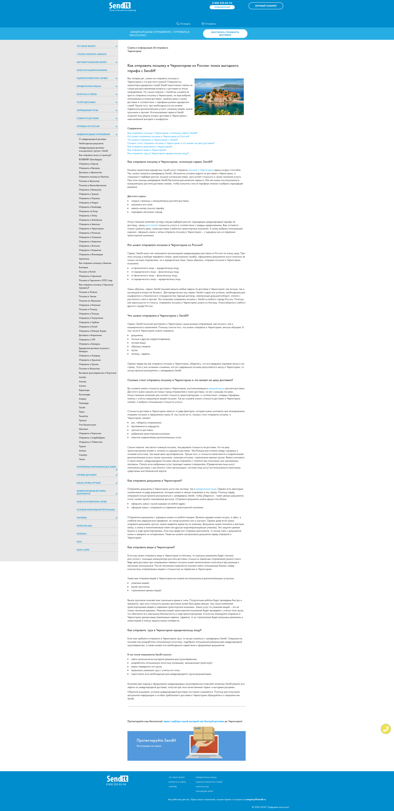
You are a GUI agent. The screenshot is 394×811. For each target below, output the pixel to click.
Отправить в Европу (88, 163)
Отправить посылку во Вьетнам (94, 176)
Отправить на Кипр (88, 211)
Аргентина (84, 258)
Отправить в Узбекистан (91, 442)
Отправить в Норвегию (90, 250)
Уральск (83, 420)
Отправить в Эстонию (89, 245)
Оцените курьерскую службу (92, 78)
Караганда (84, 390)
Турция (82, 446)
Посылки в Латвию (88, 292)
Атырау (82, 398)
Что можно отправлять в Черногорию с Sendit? (152, 139)
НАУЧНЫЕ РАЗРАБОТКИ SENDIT (92, 62)
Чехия (82, 459)
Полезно (81, 533)
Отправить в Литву (88, 215)
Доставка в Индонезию (90, 335)
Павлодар (84, 403)
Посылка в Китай (87, 271)
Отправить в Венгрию (89, 168)
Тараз (82, 411)
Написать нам (84, 525)
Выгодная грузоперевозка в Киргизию (97, 372)
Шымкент (83, 429)
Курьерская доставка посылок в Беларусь (94, 350)
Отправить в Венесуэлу (90, 189)
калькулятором (217, 388)
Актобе (82, 377)
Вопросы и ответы (87, 94)
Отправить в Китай (88, 326)
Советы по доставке (88, 118)
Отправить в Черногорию (91, 228)
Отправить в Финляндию (91, 254)
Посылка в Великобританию (93, 185)
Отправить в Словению (90, 237)
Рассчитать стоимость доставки (225, 33)
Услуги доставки (86, 102)
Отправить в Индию (88, 202)
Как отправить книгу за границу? (95, 155)
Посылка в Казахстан (89, 368)
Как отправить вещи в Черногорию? (147, 150)
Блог (79, 541)
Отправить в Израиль (89, 198)
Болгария (83, 267)
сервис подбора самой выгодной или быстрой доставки (193, 721)
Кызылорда (84, 394)
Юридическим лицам (89, 86)
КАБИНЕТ (266, 5)
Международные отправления (150, 32)
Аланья (82, 450)
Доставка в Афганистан (90, 172)
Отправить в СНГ (87, 339)
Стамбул (83, 454)
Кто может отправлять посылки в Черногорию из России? (158, 136)
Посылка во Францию (90, 300)
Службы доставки (86, 474)
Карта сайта (83, 549)
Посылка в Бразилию (89, 181)
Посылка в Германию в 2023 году (95, 280)
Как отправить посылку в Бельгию (95, 263)
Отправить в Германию (90, 276)
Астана (82, 385)
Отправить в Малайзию (90, 219)
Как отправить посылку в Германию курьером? (96, 286)
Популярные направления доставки (96, 466)
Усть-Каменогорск (87, 424)
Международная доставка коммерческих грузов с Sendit (93, 149)
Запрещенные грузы (87, 110)
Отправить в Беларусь (89, 343)
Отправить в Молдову (89, 355)
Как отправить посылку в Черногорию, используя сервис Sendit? (162, 133)
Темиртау (83, 416)
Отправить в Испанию (90, 232)
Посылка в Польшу (88, 309)
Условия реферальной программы (96, 509)
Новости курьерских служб (92, 501)
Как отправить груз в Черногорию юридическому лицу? (158, 153)
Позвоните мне (222, 7)
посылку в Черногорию (200, 170)
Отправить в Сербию (89, 322)
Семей (82, 407)
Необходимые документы (91, 143)
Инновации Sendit (204, 791)
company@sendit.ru (255, 799)
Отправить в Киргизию (90, 433)
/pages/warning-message (91, 54)
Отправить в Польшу (89, 313)
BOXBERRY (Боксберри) (90, 159)
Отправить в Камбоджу (90, 206)
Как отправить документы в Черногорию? (149, 146)
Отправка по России (88, 126)
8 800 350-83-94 (222, 3)
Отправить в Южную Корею (92, 330)
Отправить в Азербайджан (92, 437)
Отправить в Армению (90, 359)
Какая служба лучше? (89, 482)
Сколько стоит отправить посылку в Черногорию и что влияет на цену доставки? (170, 143)
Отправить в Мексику (89, 224)
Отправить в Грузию (89, 364)
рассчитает (151, 225)
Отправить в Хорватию (90, 241)
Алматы (82, 381)
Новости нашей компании (92, 70)
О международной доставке (92, 139)
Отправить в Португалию (91, 318)
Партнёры (82, 517)
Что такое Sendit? (86, 46)
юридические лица (206, 489)
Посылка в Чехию (87, 296)
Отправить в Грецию (89, 194)
